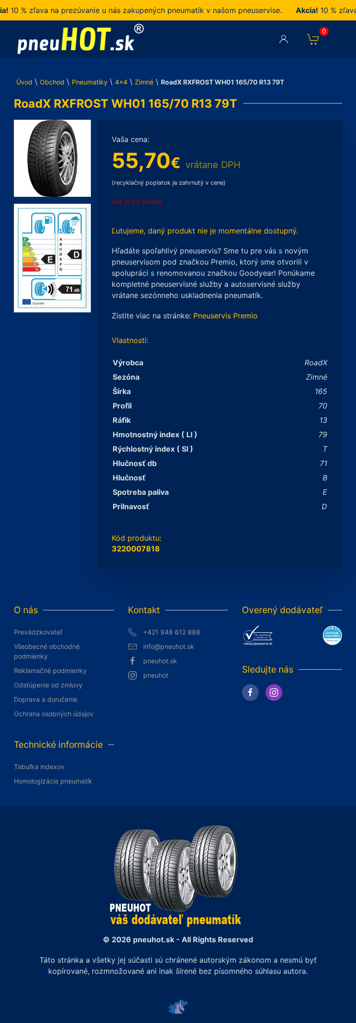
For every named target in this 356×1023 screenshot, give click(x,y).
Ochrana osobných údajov (54, 714)
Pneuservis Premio (225, 315)
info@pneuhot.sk (168, 646)
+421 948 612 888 (171, 632)
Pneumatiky (90, 82)
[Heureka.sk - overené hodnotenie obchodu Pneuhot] (332, 634)
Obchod (52, 82)
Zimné (144, 82)
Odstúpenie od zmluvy (48, 685)
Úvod (24, 82)
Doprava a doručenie (45, 699)
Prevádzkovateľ (38, 632)
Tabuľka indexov (39, 766)
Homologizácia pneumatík (53, 781)
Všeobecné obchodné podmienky (47, 651)
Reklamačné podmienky (50, 670)
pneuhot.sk (160, 661)
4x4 (121, 82)
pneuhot (155, 675)
